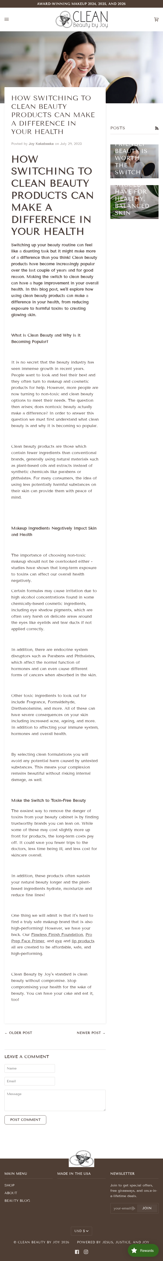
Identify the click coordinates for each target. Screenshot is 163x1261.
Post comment (25, 1120)
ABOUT (10, 1193)
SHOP (9, 1185)
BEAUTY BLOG (17, 1201)
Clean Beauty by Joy (39, 1242)
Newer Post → (91, 1033)
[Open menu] (10, 19)
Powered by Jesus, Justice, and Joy (113, 1242)
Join (147, 1208)
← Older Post (18, 1033)
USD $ (79, 1231)
